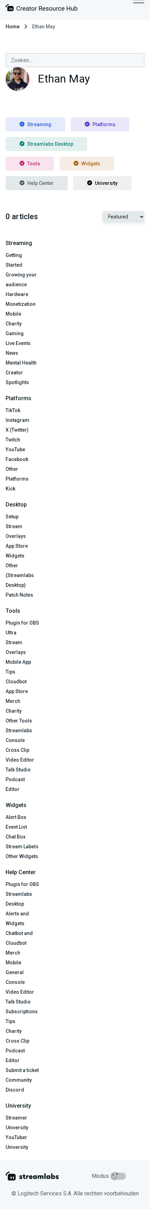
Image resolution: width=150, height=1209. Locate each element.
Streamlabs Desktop (50, 144)
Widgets (90, 163)
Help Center (40, 183)
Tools (33, 163)
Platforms (103, 124)
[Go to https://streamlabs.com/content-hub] (41, 9)
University (106, 183)
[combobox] (75, 60)
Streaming (39, 124)
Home (13, 26)
